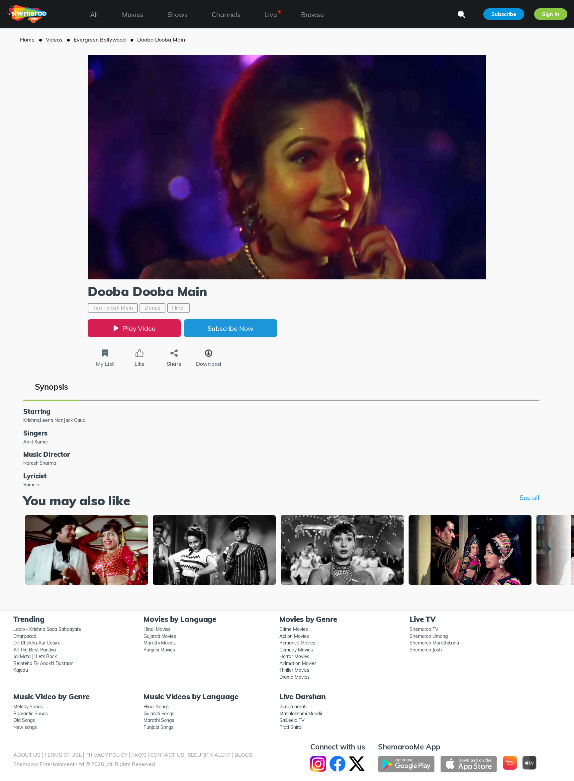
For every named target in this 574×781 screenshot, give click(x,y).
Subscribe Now (230, 328)
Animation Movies (298, 663)
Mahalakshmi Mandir (301, 714)
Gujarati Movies (160, 636)
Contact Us (167, 755)
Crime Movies (293, 629)
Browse (312, 14)
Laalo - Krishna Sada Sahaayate (47, 629)
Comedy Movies (296, 650)
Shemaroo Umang (429, 636)
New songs (25, 727)
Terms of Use (63, 755)
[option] (86, 550)
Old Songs (24, 720)
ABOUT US (27, 755)
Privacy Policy (106, 755)
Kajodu (20, 670)
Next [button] (547, 548)
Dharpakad (24, 636)
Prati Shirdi (290, 727)
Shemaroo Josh (426, 650)
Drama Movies (294, 677)
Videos (54, 39)
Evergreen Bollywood (100, 39)
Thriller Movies (294, 670)
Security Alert (209, 755)
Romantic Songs (30, 714)
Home (27, 39)
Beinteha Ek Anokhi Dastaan (43, 663)
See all (529, 497)
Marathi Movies (160, 643)
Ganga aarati (293, 707)
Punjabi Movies (159, 650)
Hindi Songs (156, 707)
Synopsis (51, 387)
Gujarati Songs (159, 714)
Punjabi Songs (158, 727)
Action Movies (294, 636)
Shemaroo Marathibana (434, 643)
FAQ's (138, 755)
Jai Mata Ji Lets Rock (35, 656)
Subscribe (503, 14)
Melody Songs (28, 707)
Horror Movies (294, 656)
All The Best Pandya (34, 650)
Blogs (243, 755)
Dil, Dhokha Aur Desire (36, 643)
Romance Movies (297, 643)
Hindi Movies (157, 629)
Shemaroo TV (424, 629)
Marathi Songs (159, 720)
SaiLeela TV (292, 720)
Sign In (550, 14)
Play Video (139, 328)
